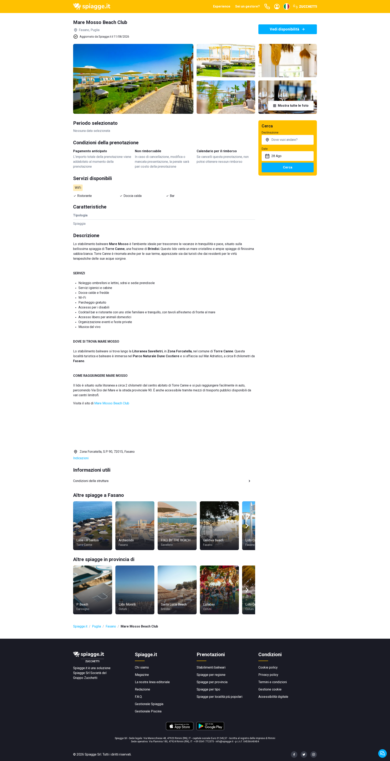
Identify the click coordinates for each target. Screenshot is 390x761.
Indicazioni (81, 458)
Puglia (96, 626)
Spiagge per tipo (208, 689)
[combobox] (288, 140)
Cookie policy (268, 667)
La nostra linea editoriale (152, 682)
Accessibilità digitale (273, 697)
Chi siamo (142, 667)
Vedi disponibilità (284, 29)
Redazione (142, 689)
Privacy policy (268, 675)
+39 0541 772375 (204, 741)
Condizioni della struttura (90, 481)
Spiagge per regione (211, 675)
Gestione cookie (270, 689)
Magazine (142, 675)
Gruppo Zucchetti (85, 678)
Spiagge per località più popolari (219, 697)
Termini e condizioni (272, 682)
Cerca (287, 167)
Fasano (111, 626)
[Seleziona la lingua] (286, 6)
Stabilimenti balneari (211, 667)
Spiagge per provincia (212, 682)
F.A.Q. (138, 697)
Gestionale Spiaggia (149, 704)
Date (265, 148)
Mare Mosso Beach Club (111, 403)
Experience (221, 6)
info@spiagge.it (224, 741)
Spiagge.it (80, 626)
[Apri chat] (382, 753)
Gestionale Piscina (148, 711)
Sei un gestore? (247, 6)
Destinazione (270, 132)
